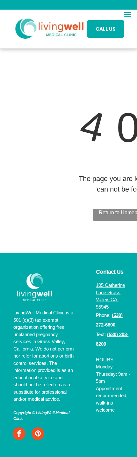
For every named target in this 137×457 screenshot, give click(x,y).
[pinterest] (38, 434)
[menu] (127, 14)
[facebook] (19, 434)
